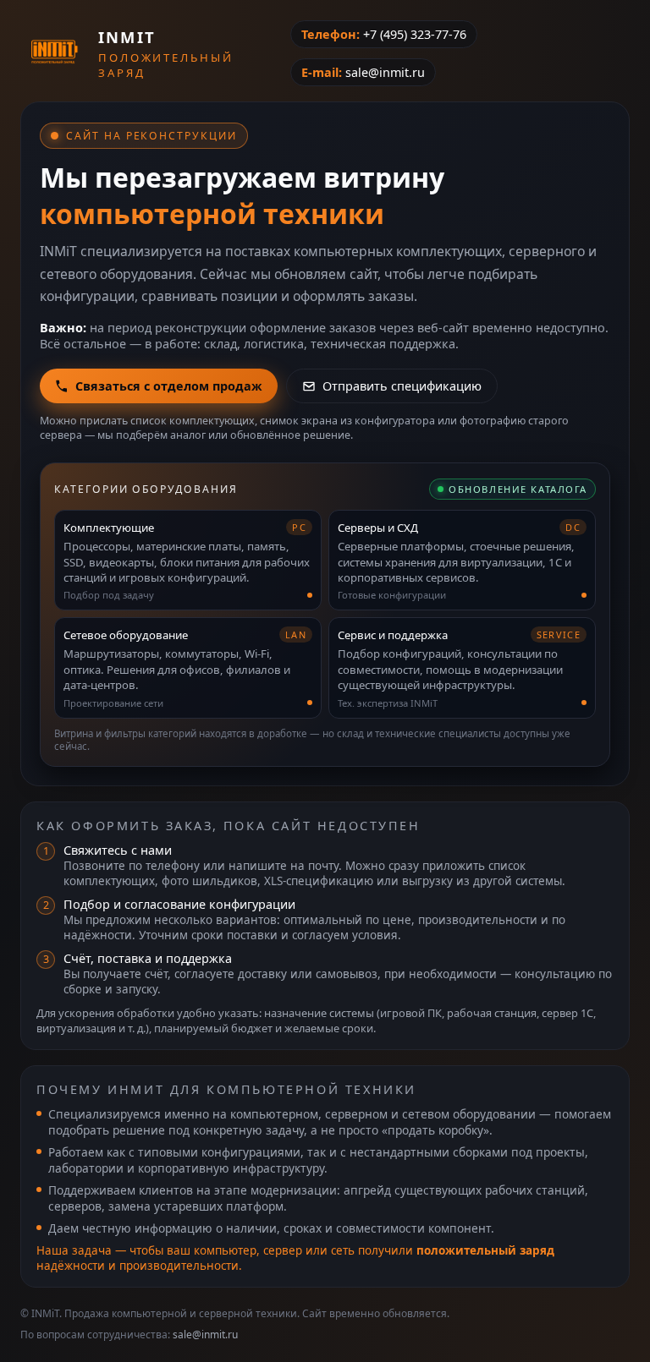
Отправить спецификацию (402, 386)
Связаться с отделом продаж (168, 386)
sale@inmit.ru (385, 72)
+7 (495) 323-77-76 (414, 34)
